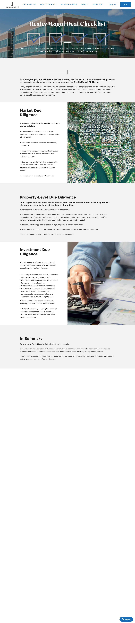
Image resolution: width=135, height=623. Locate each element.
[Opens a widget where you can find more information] (126, 619)
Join (125, 4)
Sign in (112, 4)
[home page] (12, 4)
